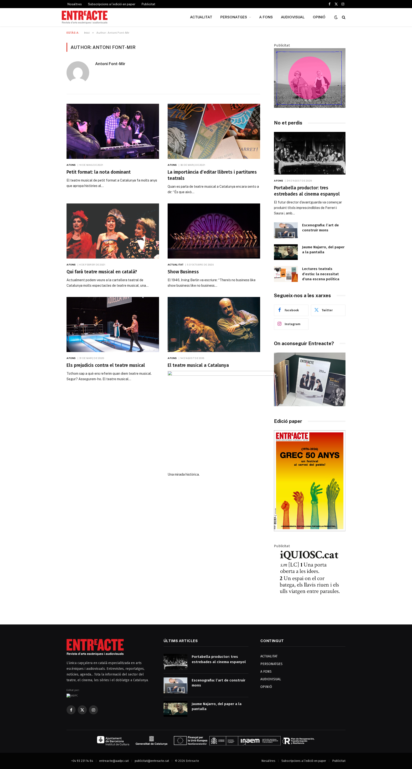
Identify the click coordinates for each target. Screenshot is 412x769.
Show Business (183, 272)
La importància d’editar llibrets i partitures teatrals (212, 175)
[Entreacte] (85, 17)
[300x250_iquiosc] (309, 607)
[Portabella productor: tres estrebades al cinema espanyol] (309, 153)
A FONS (266, 17)
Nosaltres (74, 4)
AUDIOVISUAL (293, 17)
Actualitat (176, 264)
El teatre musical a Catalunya (198, 365)
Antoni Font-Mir (110, 63)
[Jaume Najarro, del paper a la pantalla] (286, 252)
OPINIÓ (319, 17)
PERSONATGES (233, 17)
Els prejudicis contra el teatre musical (106, 365)
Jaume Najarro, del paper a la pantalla (323, 249)
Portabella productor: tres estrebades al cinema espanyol (307, 191)
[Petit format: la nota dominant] (113, 131)
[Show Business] (214, 231)
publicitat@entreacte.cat (152, 761)
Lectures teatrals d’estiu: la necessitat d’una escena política (320, 274)
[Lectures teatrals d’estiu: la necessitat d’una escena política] (286, 274)
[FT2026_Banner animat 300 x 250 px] (309, 106)
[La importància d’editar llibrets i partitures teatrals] (214, 131)
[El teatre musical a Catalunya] (214, 324)
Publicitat (148, 4)
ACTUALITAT (201, 17)
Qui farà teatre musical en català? (102, 272)
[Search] (343, 17)
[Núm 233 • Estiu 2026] (309, 530)
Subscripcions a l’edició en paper (111, 4)
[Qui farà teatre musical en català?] (113, 231)
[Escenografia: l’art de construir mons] (286, 230)
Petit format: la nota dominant (99, 172)
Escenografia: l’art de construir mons (320, 227)
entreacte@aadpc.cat (114, 761)
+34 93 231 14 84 (82, 761)
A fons (71, 164)
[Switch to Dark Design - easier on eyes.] (336, 17)
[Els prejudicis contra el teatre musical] (113, 324)
